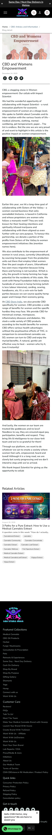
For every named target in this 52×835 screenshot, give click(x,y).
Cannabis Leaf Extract (29, 545)
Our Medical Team (11, 764)
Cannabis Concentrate (33, 540)
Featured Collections (15, 629)
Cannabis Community (12, 540)
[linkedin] (27, 809)
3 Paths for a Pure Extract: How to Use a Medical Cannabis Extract (26, 527)
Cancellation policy (11, 798)
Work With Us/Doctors (13, 737)
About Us (7, 760)
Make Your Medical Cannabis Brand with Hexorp (25, 722)
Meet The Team (10, 718)
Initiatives (7, 756)
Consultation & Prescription (15, 649)
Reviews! (7, 706)
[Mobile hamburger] (5, 12)
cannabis (27, 536)
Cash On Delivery (11, 665)
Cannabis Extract (10, 545)
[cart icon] (47, 12)
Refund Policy (9, 790)
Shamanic (7, 680)
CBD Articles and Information (24, 26)
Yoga (5, 684)
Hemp (6, 688)
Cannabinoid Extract (11, 536)
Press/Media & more (12, 753)
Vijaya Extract (9, 562)
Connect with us (10, 692)
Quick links (9, 778)
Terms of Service (10, 768)
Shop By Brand (10, 669)
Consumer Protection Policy (15, 782)
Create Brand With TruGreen (16, 729)
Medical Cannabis (11, 634)
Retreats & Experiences (14, 657)
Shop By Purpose (11, 673)
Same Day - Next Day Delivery (17, 661)
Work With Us (9, 696)
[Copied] (21, 78)
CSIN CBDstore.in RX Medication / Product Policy (25, 772)
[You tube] (33, 809)
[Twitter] (10, 78)
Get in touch (10, 804)
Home (5, 26)
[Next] (50, 3)
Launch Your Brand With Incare (17, 726)
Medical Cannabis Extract (13, 553)
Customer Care (11, 702)
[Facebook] (5, 78)
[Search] (34, 12)
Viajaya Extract (36, 557)
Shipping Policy (10, 794)
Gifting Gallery (9, 677)
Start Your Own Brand (13, 745)
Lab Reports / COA (11, 749)
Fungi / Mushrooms (12, 646)
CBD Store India (13, 301)
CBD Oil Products (11, 638)
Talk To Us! (8, 714)
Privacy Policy (9, 786)
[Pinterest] (16, 78)
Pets (5, 653)
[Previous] (2, 3)
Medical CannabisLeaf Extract (15, 557)
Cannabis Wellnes (11, 549)
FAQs (5, 710)
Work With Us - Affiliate (14, 733)
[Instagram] (16, 809)
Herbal (6, 642)
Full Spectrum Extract (31, 549)
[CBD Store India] (22, 12)
